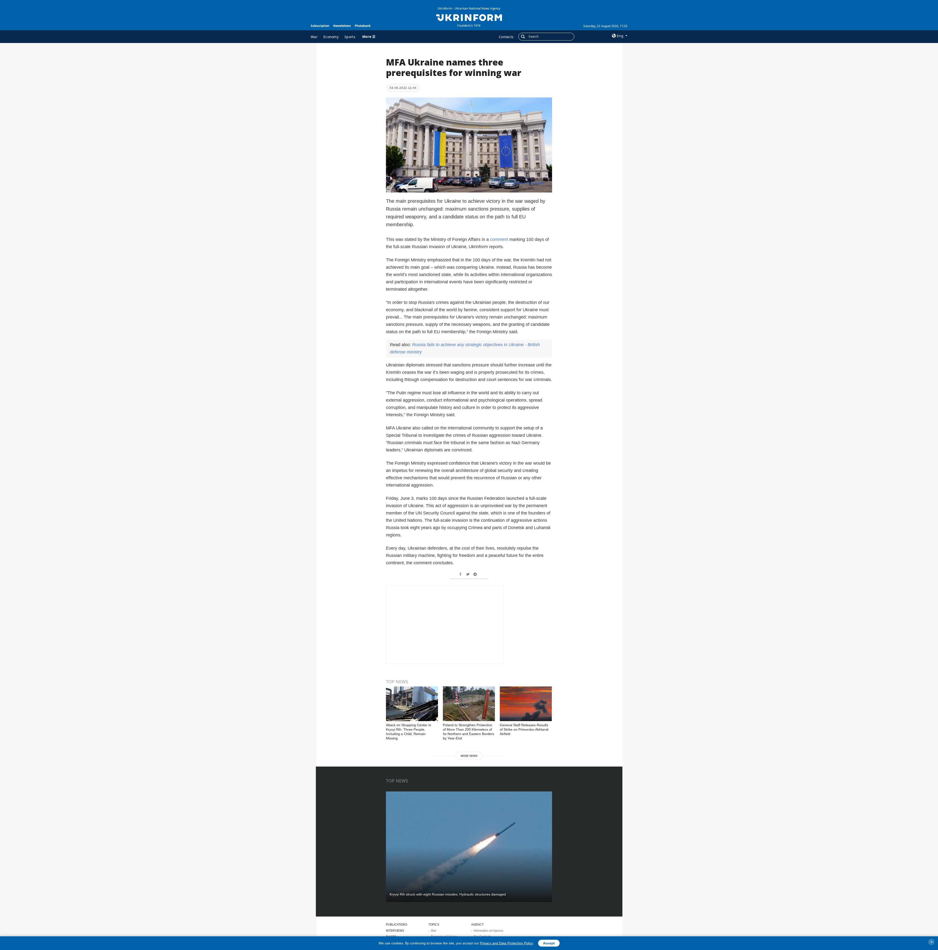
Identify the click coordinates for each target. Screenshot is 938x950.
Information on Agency (488, 930)
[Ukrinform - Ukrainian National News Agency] (469, 17)
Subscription (320, 26)
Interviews (395, 930)
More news (469, 755)
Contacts (506, 36)
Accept (549, 943)
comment (499, 239)
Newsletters (342, 26)
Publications (396, 924)
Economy (331, 36)
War (314, 36)
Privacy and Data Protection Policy (506, 943)
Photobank (363, 26)
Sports (349, 36)
